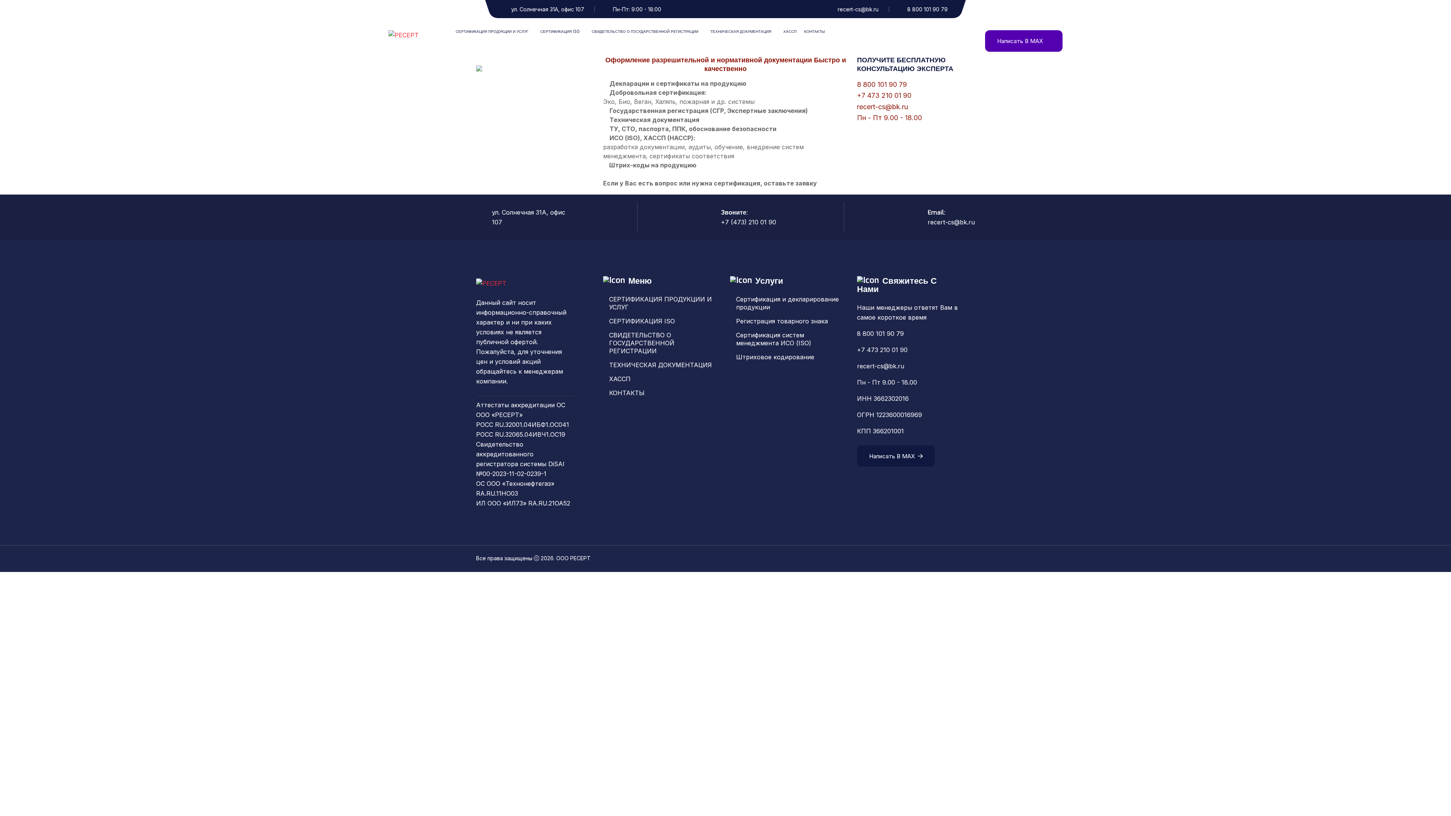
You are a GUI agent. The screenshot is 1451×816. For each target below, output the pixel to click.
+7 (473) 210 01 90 (748, 222)
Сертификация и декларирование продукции (787, 303)
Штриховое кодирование (775, 357)
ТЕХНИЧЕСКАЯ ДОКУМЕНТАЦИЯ (740, 31)
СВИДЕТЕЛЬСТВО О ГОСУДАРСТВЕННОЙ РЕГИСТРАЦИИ (645, 31)
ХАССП (790, 31)
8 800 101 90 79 (927, 9)
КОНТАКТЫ (814, 31)
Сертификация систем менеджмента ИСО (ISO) (773, 339)
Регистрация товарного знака (782, 321)
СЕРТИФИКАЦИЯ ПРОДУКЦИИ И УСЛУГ (492, 31)
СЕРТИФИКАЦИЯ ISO (560, 31)
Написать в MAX (1020, 41)
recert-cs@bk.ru (858, 9)
